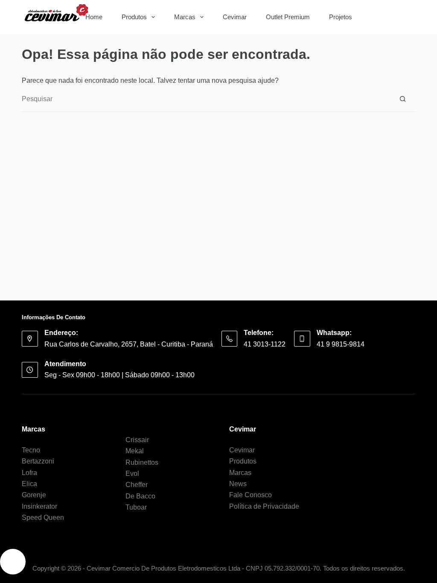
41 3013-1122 (265, 344)
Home (93, 16)
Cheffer (136, 484)
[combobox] (380, 17)
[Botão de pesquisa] (402, 16)
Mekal (134, 451)
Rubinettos (141, 462)
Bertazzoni (38, 461)
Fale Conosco (250, 494)
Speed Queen (43, 517)
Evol (132, 473)
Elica (29, 483)
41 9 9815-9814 (340, 344)
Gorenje (34, 494)
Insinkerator (39, 506)
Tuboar (136, 507)
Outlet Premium (288, 16)
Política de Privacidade (264, 506)
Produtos (134, 16)
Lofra (29, 472)
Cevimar (235, 16)
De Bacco (140, 496)
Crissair (137, 439)
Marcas (184, 16)
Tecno (31, 450)
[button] (13, 561)
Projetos (340, 16)
